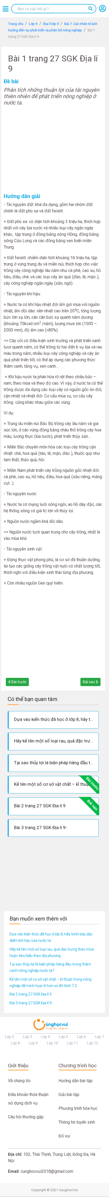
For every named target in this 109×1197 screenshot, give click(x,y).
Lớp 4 (45, 1037)
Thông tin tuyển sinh (76, 1122)
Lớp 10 (52, 1043)
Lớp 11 (72, 1043)
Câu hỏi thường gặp (26, 1116)
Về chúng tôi (19, 1080)
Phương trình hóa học (77, 1108)
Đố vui (64, 1136)
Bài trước (18, 682)
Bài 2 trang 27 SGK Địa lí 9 (31, 994)
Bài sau (89, 682)
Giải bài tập (68, 1094)
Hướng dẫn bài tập (75, 1080)
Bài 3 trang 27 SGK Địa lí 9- (31, 1003)
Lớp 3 (27, 1037)
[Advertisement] (53, 149)
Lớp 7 (99, 1037)
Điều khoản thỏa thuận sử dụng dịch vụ (28, 1099)
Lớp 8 (15, 1043)
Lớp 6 (81, 1037)
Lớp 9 (33, 1043)
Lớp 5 (63, 1037)
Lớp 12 (92, 1043)
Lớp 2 (9, 1037)
